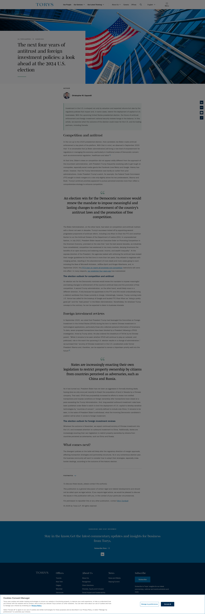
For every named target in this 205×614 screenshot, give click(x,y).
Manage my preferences (149, 604)
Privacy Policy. (37, 605)
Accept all (167, 604)
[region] (102, 604)
